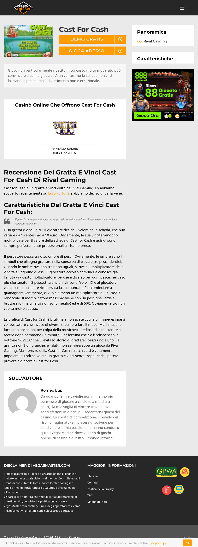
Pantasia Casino (65, 149)
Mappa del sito (97, 502)
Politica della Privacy (100, 489)
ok (187, 542)
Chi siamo (93, 476)
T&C (90, 495)
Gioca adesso (86, 50)
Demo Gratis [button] (86, 38)
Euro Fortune (58, 193)
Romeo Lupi (52, 390)
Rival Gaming (155, 41)
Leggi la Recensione (65, 131)
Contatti (92, 482)
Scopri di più (158, 542)
